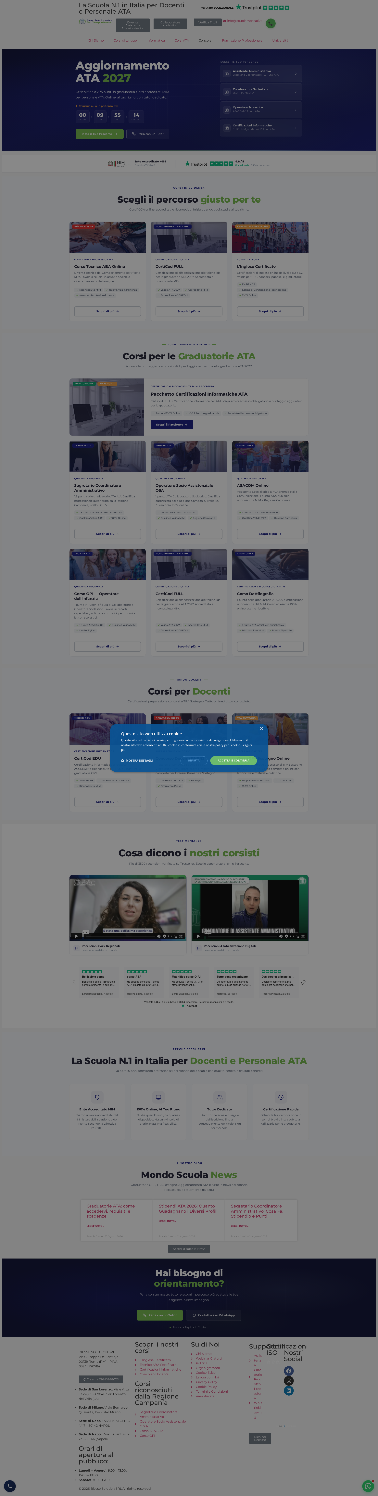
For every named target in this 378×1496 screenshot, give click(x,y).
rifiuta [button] (194, 760)
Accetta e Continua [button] (233, 760)
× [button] (261, 728)
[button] (137, 760)
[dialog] (189, 748)
